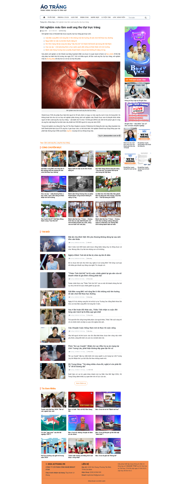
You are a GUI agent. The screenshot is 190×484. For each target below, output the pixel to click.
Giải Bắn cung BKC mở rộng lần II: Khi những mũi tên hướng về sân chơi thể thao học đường (79, 38)
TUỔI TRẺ (51, 17)
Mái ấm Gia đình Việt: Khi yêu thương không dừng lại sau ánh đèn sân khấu (94, 238)
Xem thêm (80, 383)
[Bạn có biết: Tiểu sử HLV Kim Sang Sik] (81, 399)
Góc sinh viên (119, 17)
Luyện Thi (106, 17)
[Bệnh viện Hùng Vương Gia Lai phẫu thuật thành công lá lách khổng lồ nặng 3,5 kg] (81, 184)
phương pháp (50, 59)
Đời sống (89, 258)
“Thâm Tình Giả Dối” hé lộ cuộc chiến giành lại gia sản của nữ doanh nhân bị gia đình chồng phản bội (95, 274)
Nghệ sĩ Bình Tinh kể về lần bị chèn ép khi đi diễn (89, 255)
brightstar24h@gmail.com (95, 475)
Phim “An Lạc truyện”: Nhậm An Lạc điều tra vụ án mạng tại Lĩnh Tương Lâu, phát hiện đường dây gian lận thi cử (93, 347)
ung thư (69, 131)
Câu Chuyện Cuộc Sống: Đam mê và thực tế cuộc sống (92, 328)
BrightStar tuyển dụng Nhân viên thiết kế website (144, 144)
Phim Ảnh (90, 279)
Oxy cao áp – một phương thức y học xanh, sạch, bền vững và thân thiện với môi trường (78, 47)
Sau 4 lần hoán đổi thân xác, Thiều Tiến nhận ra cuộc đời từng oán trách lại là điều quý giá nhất (92, 311)
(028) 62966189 (95, 472)
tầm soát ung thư (50, 143)
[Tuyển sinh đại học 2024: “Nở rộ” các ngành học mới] (53, 399)
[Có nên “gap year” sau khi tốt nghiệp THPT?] (53, 423)
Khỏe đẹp (95, 17)
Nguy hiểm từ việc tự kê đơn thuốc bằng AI (61, 41)
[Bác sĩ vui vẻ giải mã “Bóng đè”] (108, 446)
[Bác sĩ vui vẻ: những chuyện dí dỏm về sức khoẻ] (81, 423)
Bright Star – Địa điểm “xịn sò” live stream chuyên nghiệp (136, 125)
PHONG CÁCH (63, 17)
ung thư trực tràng (63, 143)
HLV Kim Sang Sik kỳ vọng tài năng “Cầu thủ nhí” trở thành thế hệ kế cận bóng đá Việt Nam (79, 44)
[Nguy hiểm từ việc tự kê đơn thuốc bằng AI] (81, 158)
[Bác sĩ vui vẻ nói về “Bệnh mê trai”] (108, 399)
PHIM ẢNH (84, 17)
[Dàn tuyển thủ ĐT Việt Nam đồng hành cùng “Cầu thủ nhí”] (53, 209)
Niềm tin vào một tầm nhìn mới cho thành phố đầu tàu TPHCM (129, 145)
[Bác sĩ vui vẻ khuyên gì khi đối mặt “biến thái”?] (108, 423)
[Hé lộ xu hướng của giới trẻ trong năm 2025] (53, 446)
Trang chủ (43, 22)
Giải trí (74, 17)
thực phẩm (109, 54)
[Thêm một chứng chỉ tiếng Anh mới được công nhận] (81, 446)
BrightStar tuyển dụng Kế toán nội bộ (130, 168)
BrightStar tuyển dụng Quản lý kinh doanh (143, 169)
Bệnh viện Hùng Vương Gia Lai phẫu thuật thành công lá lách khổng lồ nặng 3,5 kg (75, 50)
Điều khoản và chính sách (96, 481)
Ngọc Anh (44, 31)
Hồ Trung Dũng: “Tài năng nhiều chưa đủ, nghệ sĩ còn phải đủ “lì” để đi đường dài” (94, 365)
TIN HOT (89, 242)
